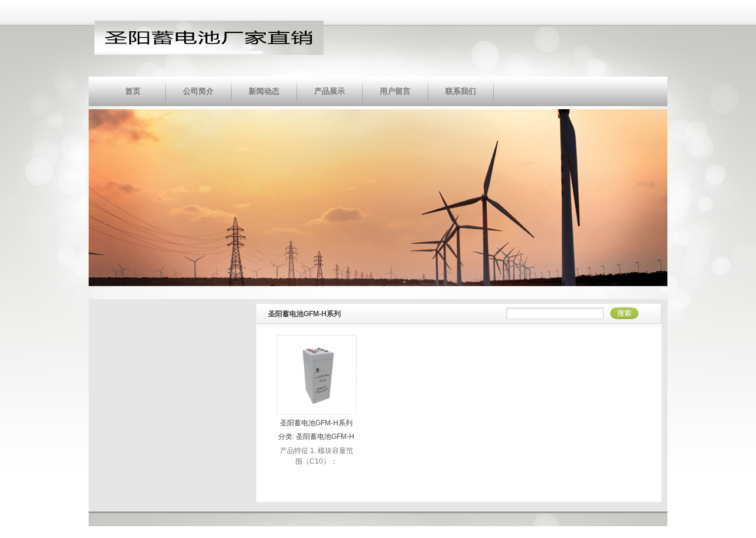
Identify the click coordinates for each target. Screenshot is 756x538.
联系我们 (460, 91)
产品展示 (329, 91)
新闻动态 (264, 91)
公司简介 (198, 91)
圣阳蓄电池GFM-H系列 (316, 423)
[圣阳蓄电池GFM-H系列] (317, 411)
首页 (133, 91)
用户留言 (395, 91)
